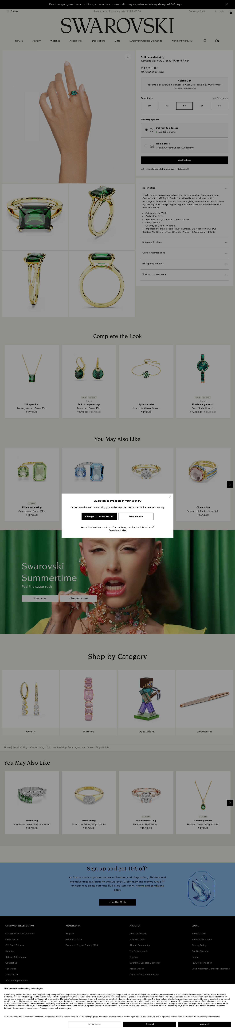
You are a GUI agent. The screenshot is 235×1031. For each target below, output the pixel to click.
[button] (170, 496)
